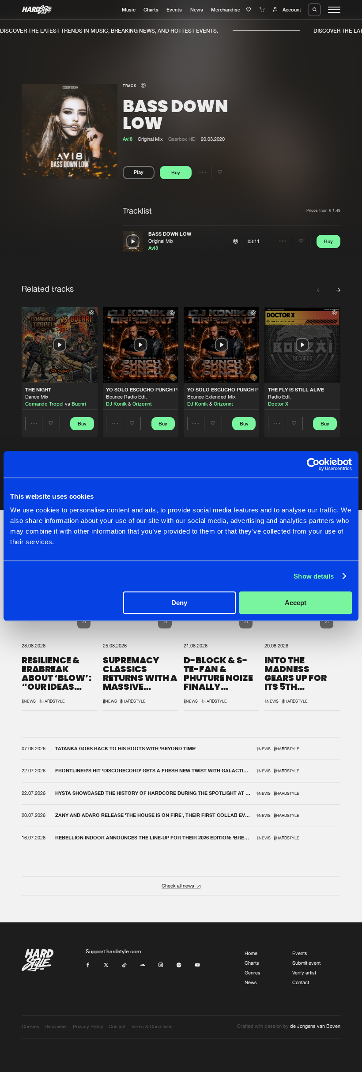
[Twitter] (106, 965)
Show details (314, 576)
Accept (295, 602)
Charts (150, 9)
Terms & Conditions (152, 1026)
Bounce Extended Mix (211, 396)
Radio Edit (279, 396)
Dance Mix (37, 396)
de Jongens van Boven (315, 1026)
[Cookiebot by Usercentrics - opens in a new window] (313, 464)
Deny (179, 602)
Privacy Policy (88, 1026)
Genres (252, 972)
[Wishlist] (249, 9)
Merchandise (225, 9)
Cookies (30, 1026)
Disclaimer (56, 1026)
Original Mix (160, 241)
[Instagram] (160, 965)
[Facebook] (88, 965)
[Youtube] (197, 965)
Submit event (306, 963)
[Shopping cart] (263, 9)
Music (129, 9)
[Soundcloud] (142, 965)
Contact (300, 982)
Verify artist (304, 972)
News (196, 9)
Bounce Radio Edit (126, 396)
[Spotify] (179, 965)
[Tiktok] (124, 965)
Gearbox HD (182, 139)
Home (251, 953)
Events (174, 9)
